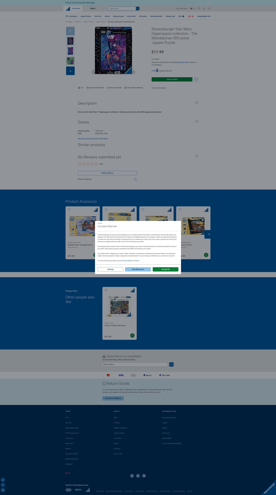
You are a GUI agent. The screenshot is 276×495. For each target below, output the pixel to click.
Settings (110, 269)
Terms (137, 261)
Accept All (165, 269)
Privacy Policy (127, 261)
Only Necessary (138, 269)
